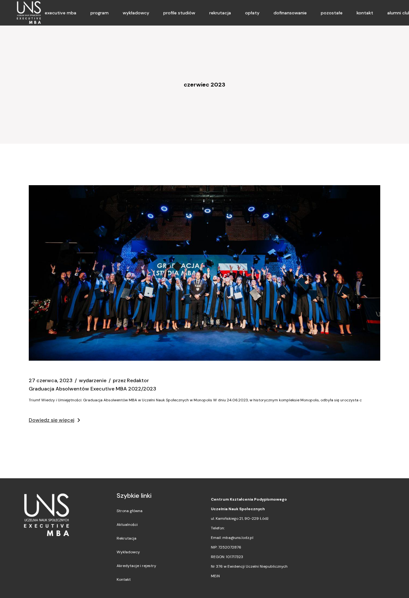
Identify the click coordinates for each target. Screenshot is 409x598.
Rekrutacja (126, 538)
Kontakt (124, 579)
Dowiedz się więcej (51, 420)
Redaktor (131, 380)
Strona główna (130, 510)
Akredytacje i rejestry (136, 565)
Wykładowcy (128, 552)
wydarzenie (92, 380)
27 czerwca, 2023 (51, 380)
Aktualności (127, 524)
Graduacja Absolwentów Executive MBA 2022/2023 (92, 388)
